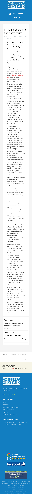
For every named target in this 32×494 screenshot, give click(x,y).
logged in (12, 368)
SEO (24, 493)
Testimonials (6, 404)
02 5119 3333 (17, 13)
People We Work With (8, 409)
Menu (16, 18)
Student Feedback (9, 332)
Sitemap (11, 490)
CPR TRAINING (8, 329)
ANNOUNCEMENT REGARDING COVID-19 (15, 335)
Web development (18, 493)
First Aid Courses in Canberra (11, 407)
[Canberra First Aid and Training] (16, 5)
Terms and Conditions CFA (10, 414)
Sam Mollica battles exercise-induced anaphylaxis (19, 358)
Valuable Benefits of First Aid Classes (14, 355)
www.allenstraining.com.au (16, 487)
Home (4, 402)
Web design (10, 493)
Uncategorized (19, 36)
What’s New (6, 412)
